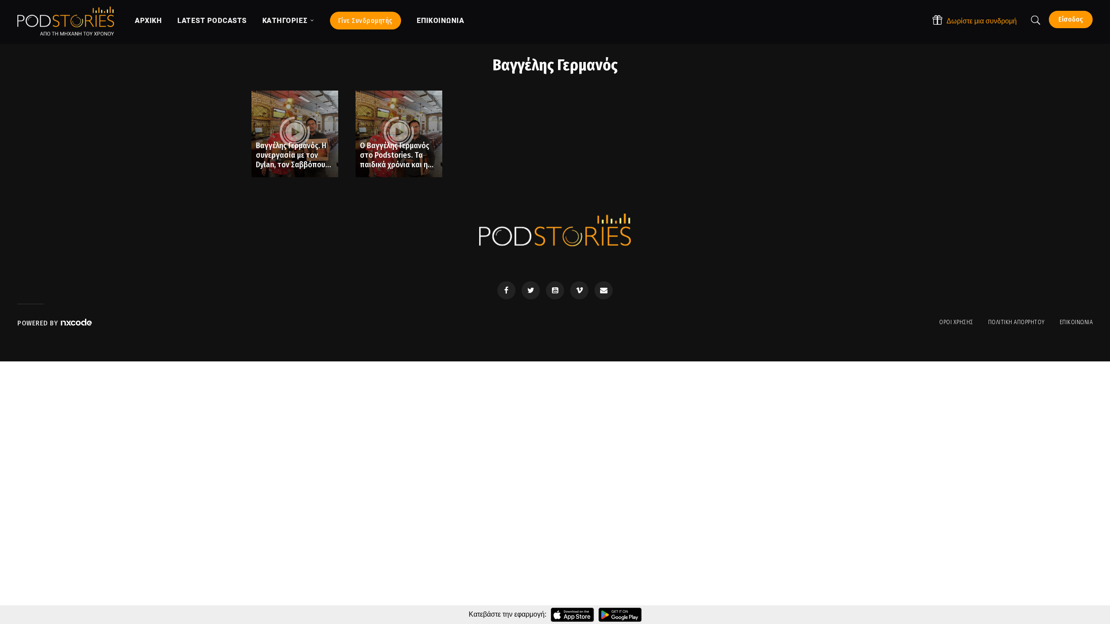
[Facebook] (506, 290)
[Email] (603, 290)
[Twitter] (531, 290)
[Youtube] (555, 290)
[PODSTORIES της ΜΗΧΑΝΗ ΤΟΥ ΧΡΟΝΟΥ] (65, 21)
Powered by (38, 323)
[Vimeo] (579, 290)
